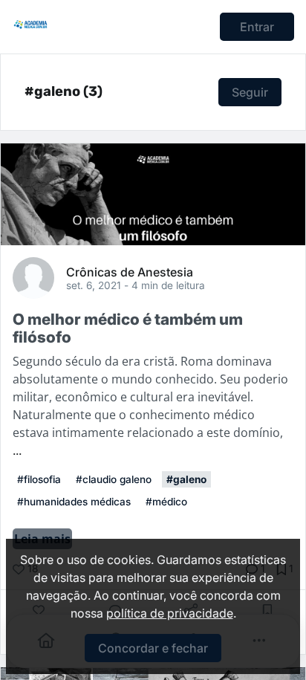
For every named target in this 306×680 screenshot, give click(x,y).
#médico (166, 502)
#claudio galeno (114, 479)
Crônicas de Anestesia (129, 271)
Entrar (257, 26)
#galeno (186, 479)
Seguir (250, 92)
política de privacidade (169, 613)
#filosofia (39, 479)
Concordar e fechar (153, 648)
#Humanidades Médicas (74, 502)
